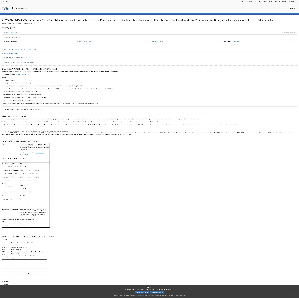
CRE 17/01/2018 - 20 (87, 43)
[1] (38, 91)
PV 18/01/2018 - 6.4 (159, 41)
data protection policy (159, 295)
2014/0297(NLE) (13, 32)
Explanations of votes (160, 43)
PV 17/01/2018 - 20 (86, 41)
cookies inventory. (181, 295)
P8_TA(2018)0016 (236, 41)
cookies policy (170, 295)
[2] (141, 124)
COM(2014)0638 (40, 153)
